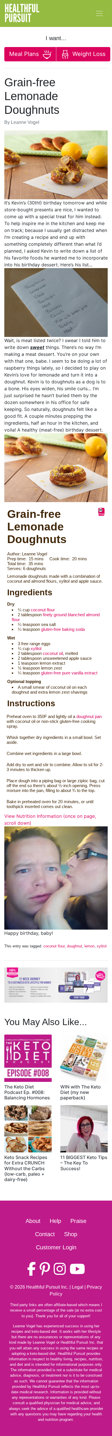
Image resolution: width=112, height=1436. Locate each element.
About (33, 1221)
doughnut (74, 946)
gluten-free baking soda (63, 629)
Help (55, 1221)
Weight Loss (88, 53)
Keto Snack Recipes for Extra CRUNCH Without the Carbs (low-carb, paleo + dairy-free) (25, 1168)
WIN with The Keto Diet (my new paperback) (80, 1092)
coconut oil (53, 653)
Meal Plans (24, 53)
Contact (45, 1234)
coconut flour (43, 609)
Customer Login (56, 1247)
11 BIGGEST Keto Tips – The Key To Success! (83, 1162)
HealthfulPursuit (22, 13)
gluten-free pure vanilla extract (69, 672)
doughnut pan (89, 716)
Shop (70, 1234)
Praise (78, 1221)
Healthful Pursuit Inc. (47, 1287)
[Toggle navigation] (99, 13)
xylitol (36, 648)
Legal (77, 1287)
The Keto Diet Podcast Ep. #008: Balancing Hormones (27, 1092)
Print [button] (101, 514)
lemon (89, 946)
